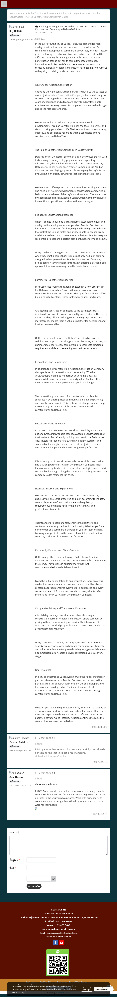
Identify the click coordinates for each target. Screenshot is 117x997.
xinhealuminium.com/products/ (52, 756)
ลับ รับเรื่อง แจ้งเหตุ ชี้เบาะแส (42, 13)
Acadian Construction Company (65, 95)
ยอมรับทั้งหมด (102, 989)
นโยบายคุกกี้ (21, 992)
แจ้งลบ (38, 38)
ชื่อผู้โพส (14, 860)
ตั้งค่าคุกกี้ (87, 989)
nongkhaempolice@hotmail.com (62, 933)
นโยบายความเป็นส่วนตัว (67, 989)
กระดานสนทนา (17, 13)
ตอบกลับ (35, 886)
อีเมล (12, 867)
